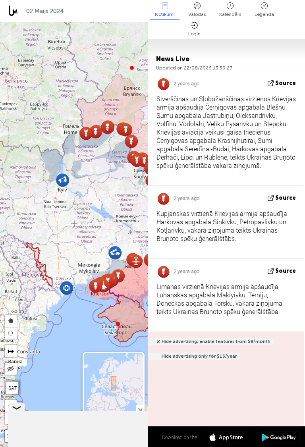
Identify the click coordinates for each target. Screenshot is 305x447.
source (285, 83)
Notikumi (165, 14)
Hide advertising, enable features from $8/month (216, 341)
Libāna (117, 11)
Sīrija (146, 11)
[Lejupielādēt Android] (279, 438)
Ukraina (83, 11)
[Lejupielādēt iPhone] (227, 438)
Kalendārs (230, 14)
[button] (118, 324)
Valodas (197, 14)
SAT (12, 388)
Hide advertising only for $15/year (199, 356)
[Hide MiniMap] (139, 409)
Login (194, 34)
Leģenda (264, 14)
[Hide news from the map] (11, 369)
